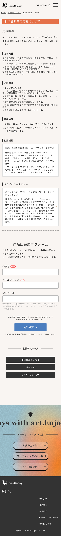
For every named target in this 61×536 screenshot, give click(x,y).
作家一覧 (30, 367)
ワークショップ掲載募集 (30, 456)
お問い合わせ (34, 334)
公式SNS (43, 498)
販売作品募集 (30, 445)
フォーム (32, 40)
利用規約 (44, 511)
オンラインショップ (30, 375)
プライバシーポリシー (49, 517)
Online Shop (41, 5)
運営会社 (44, 505)
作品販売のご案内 (30, 359)
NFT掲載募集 (30, 466)
